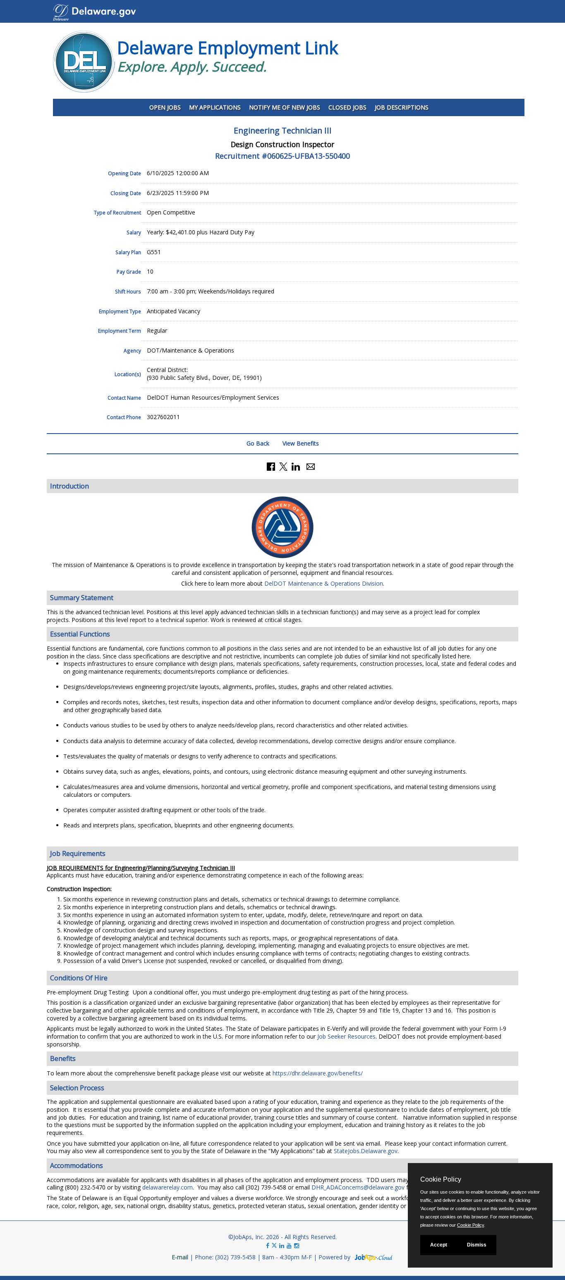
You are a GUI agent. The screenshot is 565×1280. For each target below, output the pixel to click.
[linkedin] (281, 1245)
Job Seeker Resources (346, 1036)
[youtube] (289, 1245)
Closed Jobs (347, 107)
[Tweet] (283, 466)
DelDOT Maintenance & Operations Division (323, 583)
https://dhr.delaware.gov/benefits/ (318, 1073)
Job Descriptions (402, 107)
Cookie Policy (470, 1225)
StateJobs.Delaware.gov (365, 1151)
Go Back (258, 443)
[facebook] (267, 1245)
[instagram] (296, 1245)
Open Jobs (165, 107)
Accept (438, 1245)
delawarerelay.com (167, 1187)
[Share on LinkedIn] (295, 466)
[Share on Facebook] (271, 466)
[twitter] (275, 1245)
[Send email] (310, 466)
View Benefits (300, 443)
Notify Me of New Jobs (284, 107)
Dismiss (476, 1245)
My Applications (215, 107)
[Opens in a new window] (372, 1257)
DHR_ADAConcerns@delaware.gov (358, 1187)
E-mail (180, 1257)
